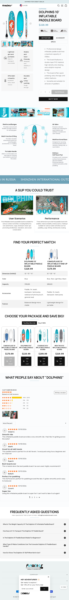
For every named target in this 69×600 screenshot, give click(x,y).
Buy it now (53, 99)
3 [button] (34, 497)
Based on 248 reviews (10, 394)
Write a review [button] (60, 393)
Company (34, 574)
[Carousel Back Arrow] (4, 23)
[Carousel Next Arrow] (30, 23)
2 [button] (32, 497)
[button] (6, 397)
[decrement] (41, 92)
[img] (13, 429)
